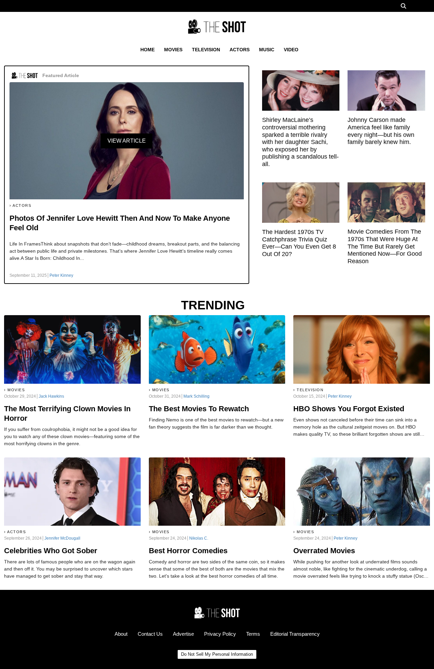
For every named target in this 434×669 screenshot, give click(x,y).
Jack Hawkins (51, 396)
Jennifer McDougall (62, 538)
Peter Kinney (61, 275)
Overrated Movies (324, 550)
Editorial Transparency (295, 634)
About (121, 634)
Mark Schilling (196, 396)
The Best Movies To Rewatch (199, 408)
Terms (253, 634)
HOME (147, 49)
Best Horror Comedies (188, 550)
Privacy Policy (220, 634)
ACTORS (240, 49)
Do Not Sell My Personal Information (217, 654)
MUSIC (266, 49)
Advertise (183, 634)
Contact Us (150, 634)
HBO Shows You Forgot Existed (348, 408)
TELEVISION (206, 49)
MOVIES (173, 49)
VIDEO (291, 49)
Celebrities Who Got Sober (50, 550)
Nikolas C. (198, 538)
